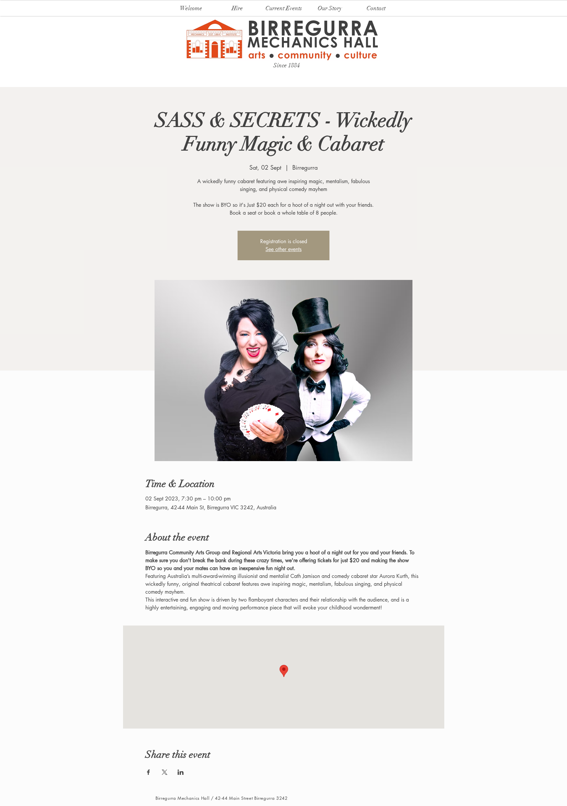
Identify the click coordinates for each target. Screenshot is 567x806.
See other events (283, 249)
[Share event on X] (164, 772)
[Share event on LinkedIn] (181, 772)
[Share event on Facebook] (148, 772)
